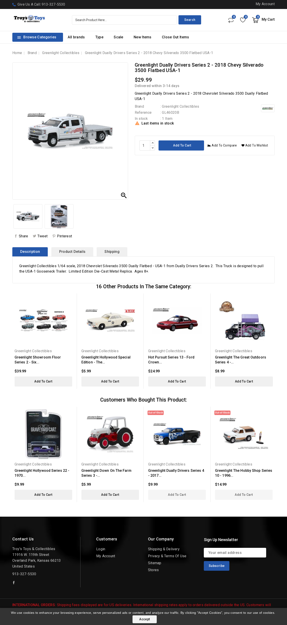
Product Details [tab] (72, 251)
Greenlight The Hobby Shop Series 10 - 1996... (243, 473)
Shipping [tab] (111, 251)
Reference (143, 112)
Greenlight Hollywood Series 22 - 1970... (42, 473)
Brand (139, 106)
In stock (141, 118)
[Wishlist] (243, 19)
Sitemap (154, 563)
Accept (144, 619)
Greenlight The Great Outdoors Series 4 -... (240, 359)
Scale (118, 37)
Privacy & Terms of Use (167, 556)
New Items (143, 37)
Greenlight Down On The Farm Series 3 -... (106, 473)
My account (105, 556)
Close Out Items (175, 37)
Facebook (14, 582)
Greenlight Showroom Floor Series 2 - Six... (38, 359)
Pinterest (64, 236)
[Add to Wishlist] (70, 307)
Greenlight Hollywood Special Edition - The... (105, 359)
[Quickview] (70, 300)
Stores (153, 570)
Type (99, 37)
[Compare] (231, 20)
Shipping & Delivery (164, 549)
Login (100, 549)
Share (23, 236)
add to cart (43, 381)
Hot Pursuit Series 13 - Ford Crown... (171, 359)
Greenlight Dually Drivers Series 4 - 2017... (176, 473)
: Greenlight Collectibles (179, 106)
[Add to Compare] (70, 315)
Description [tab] (30, 251)
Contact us (23, 539)
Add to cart (181, 145)
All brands (76, 37)
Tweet (42, 236)
